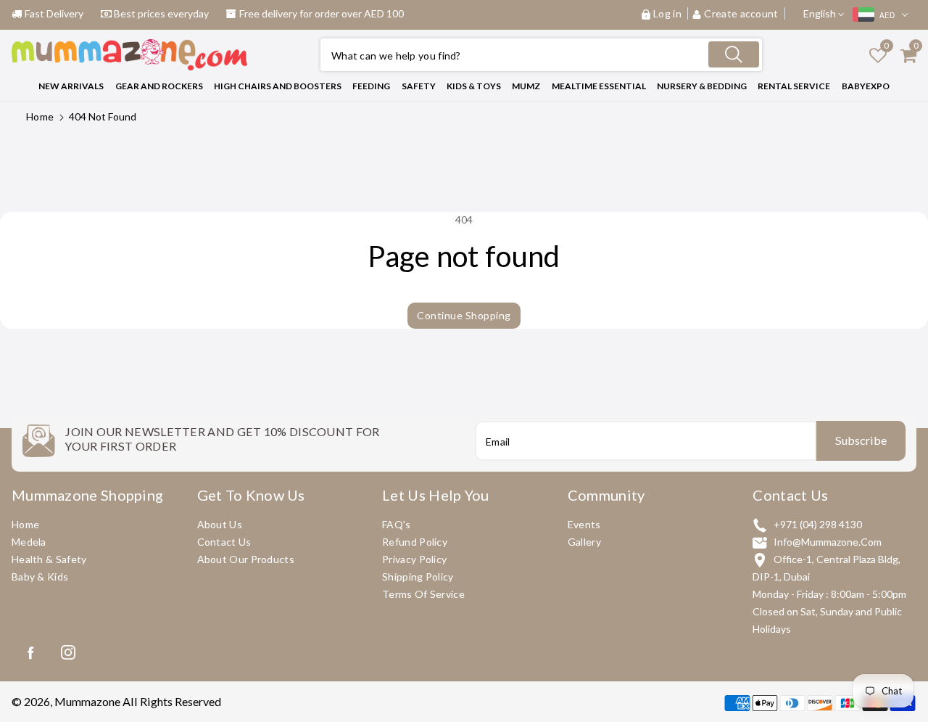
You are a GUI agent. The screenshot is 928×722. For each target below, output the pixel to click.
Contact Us (224, 542)
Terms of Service (423, 594)
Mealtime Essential (599, 86)
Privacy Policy (414, 559)
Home (40, 116)
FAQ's (396, 524)
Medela (29, 542)
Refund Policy (414, 542)
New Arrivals (71, 86)
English (820, 13)
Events (584, 524)
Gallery (584, 542)
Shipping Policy (418, 576)
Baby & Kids (40, 576)
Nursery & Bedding (702, 86)
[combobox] (541, 54)
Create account (741, 13)
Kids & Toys (474, 86)
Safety (419, 86)
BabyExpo (866, 86)
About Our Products (245, 559)
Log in (667, 13)
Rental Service (794, 86)
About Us (219, 524)
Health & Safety (49, 559)
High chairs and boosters (277, 86)
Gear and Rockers (159, 86)
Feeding (371, 86)
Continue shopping (464, 315)
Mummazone (87, 701)
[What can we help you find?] (733, 54)
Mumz (526, 86)
